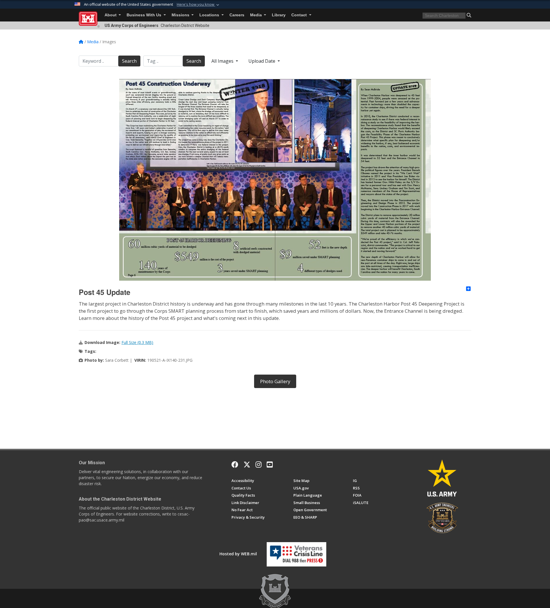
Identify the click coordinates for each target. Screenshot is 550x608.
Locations (209, 15)
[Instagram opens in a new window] (259, 464)
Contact (299, 15)
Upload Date (262, 61)
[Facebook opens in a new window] (234, 464)
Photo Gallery (275, 381)
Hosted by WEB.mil (238, 553)
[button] (198, 4)
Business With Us (144, 15)
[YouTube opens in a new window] (270, 464)
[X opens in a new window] (246, 464)
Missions (181, 15)
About (111, 15)
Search (129, 61)
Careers (236, 15)
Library (279, 15)
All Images (223, 61)
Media (256, 15)
